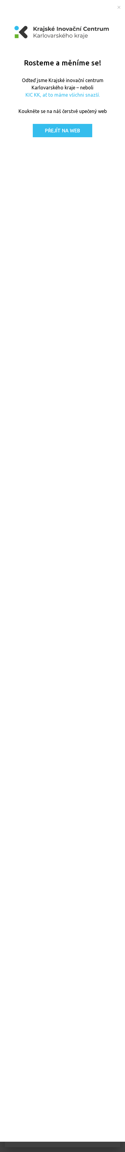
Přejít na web (62, 130)
